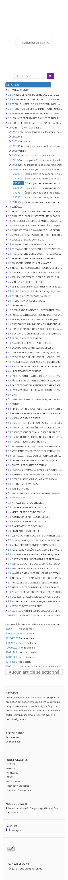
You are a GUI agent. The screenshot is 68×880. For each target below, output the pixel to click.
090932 (17, 188)
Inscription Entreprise (18, 785)
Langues (11, 826)
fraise (8, 628)
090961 (17, 192)
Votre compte (13, 741)
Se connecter (12, 737)
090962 (17, 197)
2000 (8, 666)
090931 (17, 183)
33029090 (11, 643)
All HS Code (13, 85)
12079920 (11, 647)
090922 (17, 178)
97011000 (11, 657)
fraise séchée (11, 633)
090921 (17, 173)
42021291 (11, 652)
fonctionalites (17, 759)
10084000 (11, 615)
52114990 (11, 661)
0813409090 (11, 638)
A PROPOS (12, 692)
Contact (20, 804)
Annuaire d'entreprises (19, 790)
